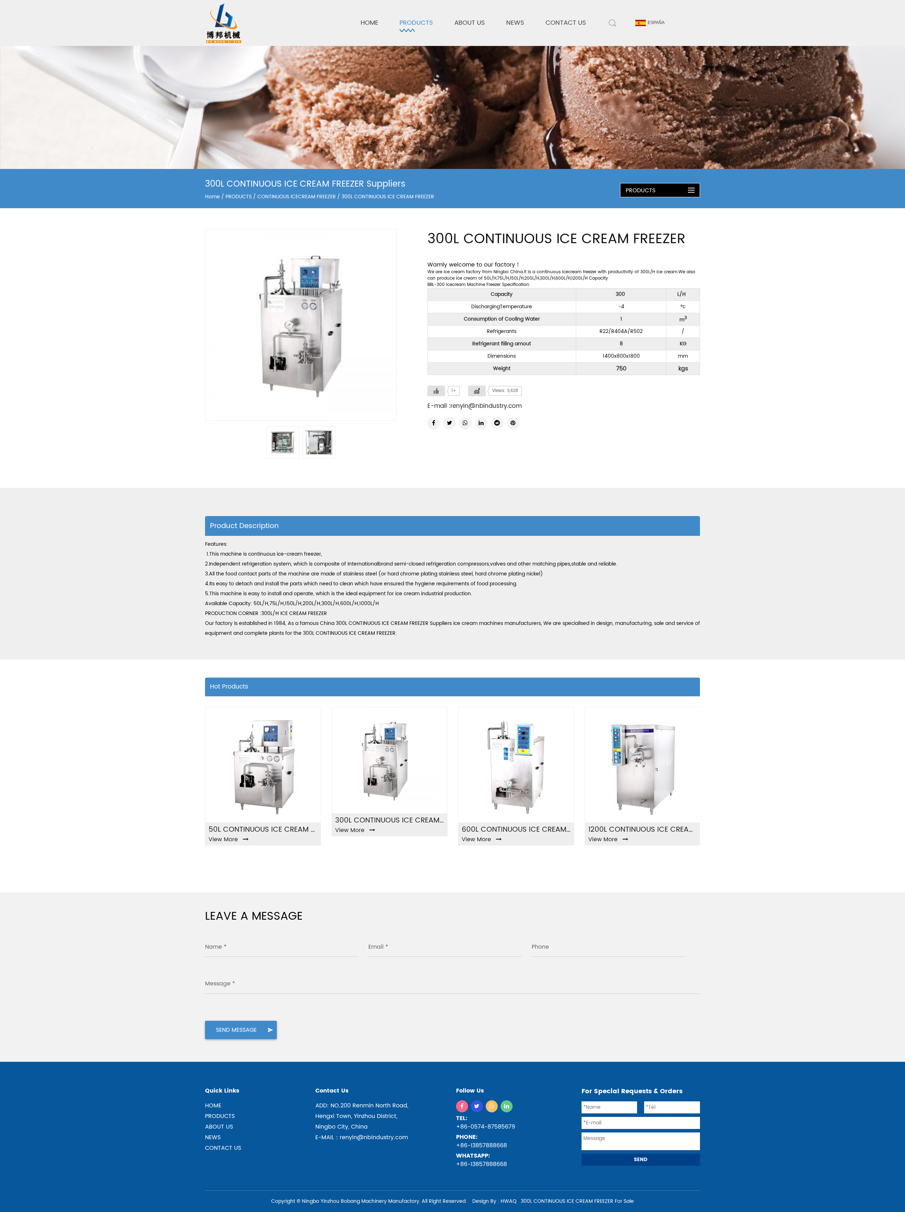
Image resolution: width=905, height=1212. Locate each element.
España (656, 22)
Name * (216, 947)
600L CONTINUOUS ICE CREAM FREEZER (516, 830)
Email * (378, 947)
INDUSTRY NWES (523, 43)
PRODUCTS (416, 23)
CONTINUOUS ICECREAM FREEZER (296, 197)
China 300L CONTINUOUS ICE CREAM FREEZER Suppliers (386, 623)
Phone (540, 947)
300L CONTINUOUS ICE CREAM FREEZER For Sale (577, 1201)
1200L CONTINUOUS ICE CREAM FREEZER (642, 830)
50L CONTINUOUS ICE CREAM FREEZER (263, 830)
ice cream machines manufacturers (497, 623)
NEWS (515, 23)
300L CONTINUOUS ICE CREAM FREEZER (389, 820)
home (213, 1105)
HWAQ (508, 1201)
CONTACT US (223, 1148)
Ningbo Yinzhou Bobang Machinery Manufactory (360, 1201)
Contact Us (565, 23)
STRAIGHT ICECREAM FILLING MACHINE (437, 43)
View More (223, 839)
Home (369, 23)
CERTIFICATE (468, 43)
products (220, 1116)
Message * (220, 983)
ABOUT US (469, 23)
